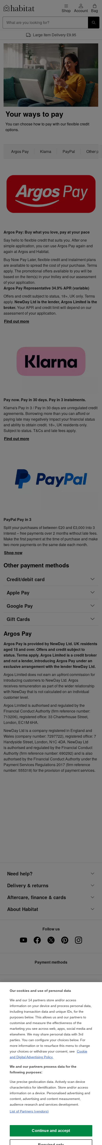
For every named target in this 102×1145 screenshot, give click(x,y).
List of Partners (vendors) (29, 1111)
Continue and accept (51, 1131)
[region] (51, 1063)
